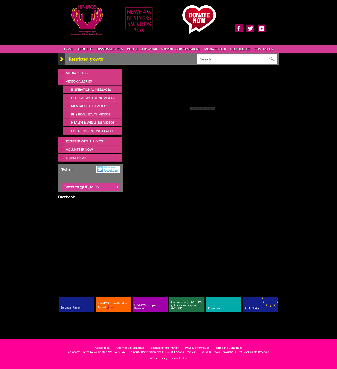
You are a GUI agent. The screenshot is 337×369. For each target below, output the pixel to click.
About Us (85, 49)
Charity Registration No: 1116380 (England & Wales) (163, 352)
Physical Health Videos (90, 114)
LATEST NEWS (76, 157)
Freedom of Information (164, 348)
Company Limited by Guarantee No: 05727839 (96, 352)
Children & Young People (92, 130)
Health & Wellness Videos (93, 122)
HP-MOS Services (110, 49)
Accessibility (102, 348)
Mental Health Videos (89, 106)
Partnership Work (142, 49)
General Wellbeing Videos (93, 97)
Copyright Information (130, 348)
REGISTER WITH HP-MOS (84, 141)
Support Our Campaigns (180, 49)
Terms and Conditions (229, 348)
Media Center (215, 49)
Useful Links (240, 49)
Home (68, 49)
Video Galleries (79, 81)
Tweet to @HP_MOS (81, 187)
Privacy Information (197, 348)
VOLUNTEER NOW (79, 149)
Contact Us (264, 49)
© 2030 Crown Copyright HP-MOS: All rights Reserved (235, 352)
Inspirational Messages (91, 89)
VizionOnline (179, 358)
